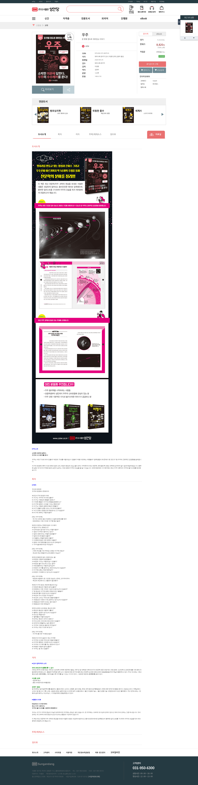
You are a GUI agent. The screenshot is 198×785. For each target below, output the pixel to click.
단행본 (124, 18)
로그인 (145, 1)
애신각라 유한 (62, 113)
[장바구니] (161, 9)
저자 (78, 134)
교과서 (41, 1)
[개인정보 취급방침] (83, 752)
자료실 (138, 1)
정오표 (113, 134)
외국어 (105, 18)
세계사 (96, 111)
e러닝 (33, 1)
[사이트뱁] (58, 752)
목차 (60, 134)
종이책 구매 (153, 64)
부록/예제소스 (95, 134)
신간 (47, 18)
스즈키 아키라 (105, 113)
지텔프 (56, 1)
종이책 (145, 34)
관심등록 (160, 70)
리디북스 (155, 84)
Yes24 (155, 81)
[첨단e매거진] (142, 9)
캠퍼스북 (143, 87)
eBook (143, 18)
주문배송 (161, 1)
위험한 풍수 (56, 111)
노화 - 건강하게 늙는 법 (146, 111)
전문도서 (85, 18)
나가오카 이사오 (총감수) (148, 113)
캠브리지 (48, 1)
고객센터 (130, 1)
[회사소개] (35, 752)
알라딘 (143, 84)
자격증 (66, 18)
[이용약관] (69, 752)
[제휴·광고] (100, 752)
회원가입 (153, 1)
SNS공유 (68, 90)
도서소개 (42, 134)
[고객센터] (46, 752)
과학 (46, 25)
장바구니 (146, 70)
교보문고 (143, 81)
